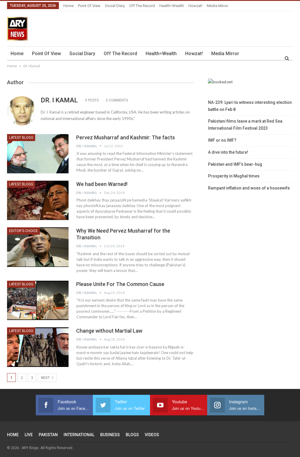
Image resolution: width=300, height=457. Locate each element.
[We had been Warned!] (38, 200)
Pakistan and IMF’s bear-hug (235, 164)
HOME (13, 434)
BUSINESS (110, 434)
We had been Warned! (101, 184)
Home (68, 6)
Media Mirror (217, 6)
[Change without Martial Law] (38, 347)
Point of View (89, 6)
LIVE (29, 434)
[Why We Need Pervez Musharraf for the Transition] (38, 247)
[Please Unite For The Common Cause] (38, 300)
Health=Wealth (171, 6)
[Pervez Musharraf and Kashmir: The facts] (38, 153)
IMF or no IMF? (222, 140)
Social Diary (115, 6)
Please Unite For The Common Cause (120, 284)
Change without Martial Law (109, 331)
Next (46, 378)
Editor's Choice (23, 231)
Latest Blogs (21, 138)
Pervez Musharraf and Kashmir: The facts (125, 137)
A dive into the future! (228, 152)
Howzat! (195, 6)
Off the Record (142, 6)
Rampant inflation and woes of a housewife (249, 188)
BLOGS (132, 434)
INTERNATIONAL (79, 434)
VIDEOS (152, 434)
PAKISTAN (48, 434)
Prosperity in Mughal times (234, 176)
